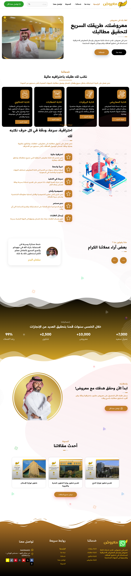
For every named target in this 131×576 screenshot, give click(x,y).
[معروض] (115, 4)
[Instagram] (19, 560)
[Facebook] (31, 560)
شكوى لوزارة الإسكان (29, 483)
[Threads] (31, 563)
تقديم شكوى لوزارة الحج (102, 483)
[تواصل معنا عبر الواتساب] (122, 543)
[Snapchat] (7, 560)
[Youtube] (23, 560)
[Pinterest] (15, 560)
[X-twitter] (27, 560)
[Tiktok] (11, 560)
